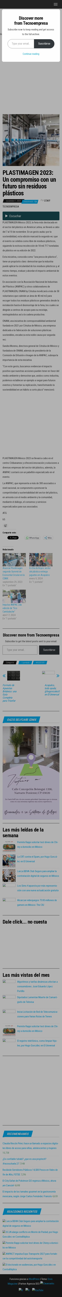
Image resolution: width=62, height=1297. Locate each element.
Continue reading (31, 54)
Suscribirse (44, 43)
